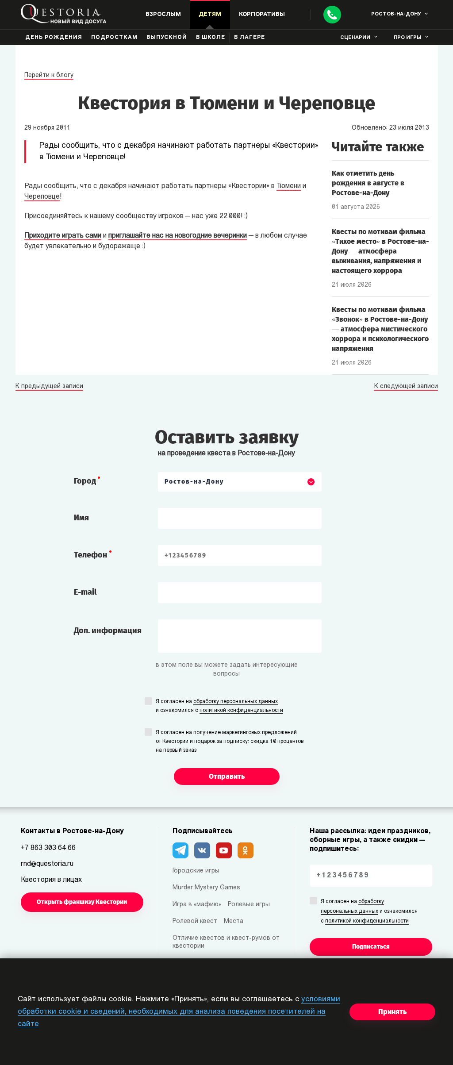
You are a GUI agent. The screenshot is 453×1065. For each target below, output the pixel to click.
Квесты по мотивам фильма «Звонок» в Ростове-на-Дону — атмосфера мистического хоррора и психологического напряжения (380, 329)
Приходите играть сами (62, 235)
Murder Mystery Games (206, 887)
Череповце (42, 196)
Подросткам (114, 37)
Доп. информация (108, 630)
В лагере (249, 37)
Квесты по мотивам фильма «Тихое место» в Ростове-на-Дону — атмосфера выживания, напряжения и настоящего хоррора (380, 251)
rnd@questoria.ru (47, 864)
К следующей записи (406, 387)
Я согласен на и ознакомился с (219, 706)
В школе (210, 37)
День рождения (53, 37)
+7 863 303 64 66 (48, 848)
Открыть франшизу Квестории (82, 902)
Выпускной (166, 37)
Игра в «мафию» (197, 904)
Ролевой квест (195, 921)
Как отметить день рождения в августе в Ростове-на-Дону (368, 183)
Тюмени (288, 186)
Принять (392, 1011)
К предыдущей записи (49, 387)
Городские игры (196, 871)
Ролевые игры (249, 904)
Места (233, 921)
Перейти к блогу (48, 75)
